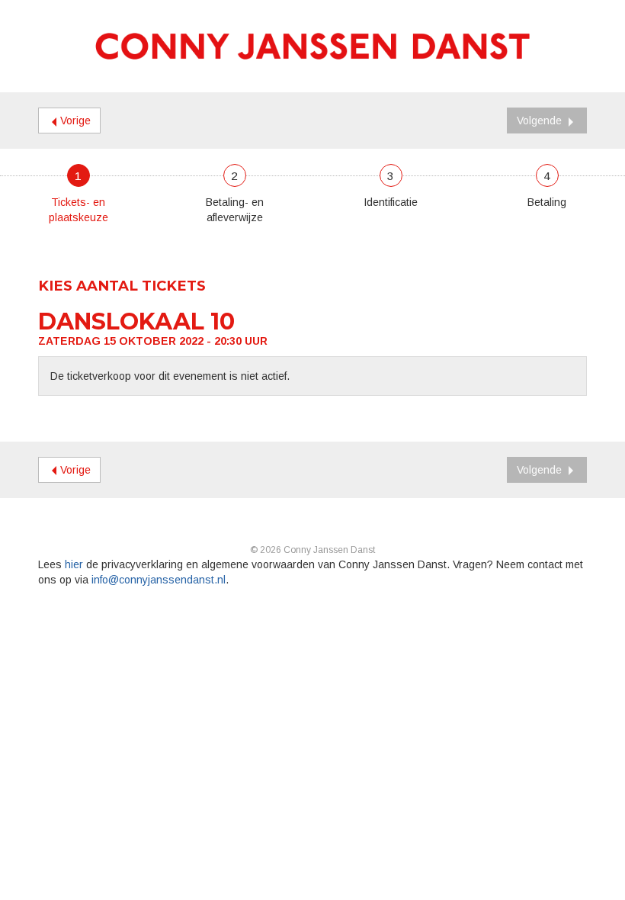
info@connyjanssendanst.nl (158, 580)
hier (74, 564)
